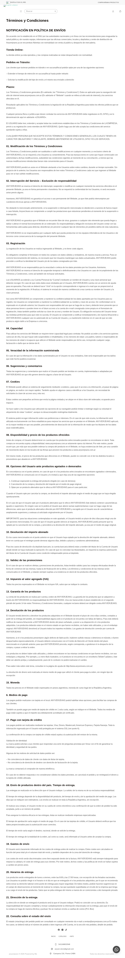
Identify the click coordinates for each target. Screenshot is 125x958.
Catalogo (62, 936)
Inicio (53, 936)
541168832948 (64, 944)
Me (36, 954)
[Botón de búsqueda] (55, 11)
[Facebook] (59, 930)
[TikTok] (66, 930)
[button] (116, 949)
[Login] (113, 11)
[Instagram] (62, 930)
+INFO (71, 936)
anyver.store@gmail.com (64, 949)
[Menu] (21, 11)
